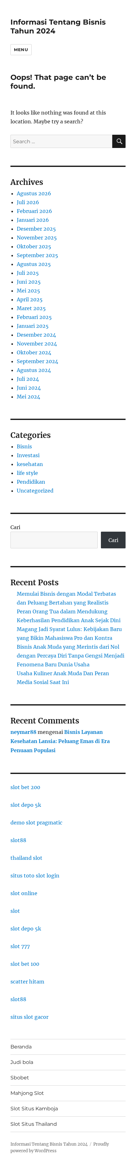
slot (15, 911)
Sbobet (19, 1078)
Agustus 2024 (34, 370)
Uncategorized (35, 490)
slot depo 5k (25, 805)
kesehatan (30, 464)
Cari (15, 527)
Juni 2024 (29, 388)
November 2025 (37, 237)
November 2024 (37, 343)
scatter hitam (27, 981)
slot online (23, 893)
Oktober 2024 (34, 352)
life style (27, 473)
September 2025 (37, 255)
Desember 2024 (36, 335)
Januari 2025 (33, 326)
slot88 (18, 840)
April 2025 (30, 299)
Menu (21, 49)
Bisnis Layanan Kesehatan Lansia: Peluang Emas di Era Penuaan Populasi (60, 741)
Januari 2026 (33, 220)
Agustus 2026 (34, 193)
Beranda (21, 1047)
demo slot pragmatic (36, 822)
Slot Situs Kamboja (34, 1109)
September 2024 (37, 361)
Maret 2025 (31, 308)
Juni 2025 (29, 282)
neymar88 (23, 732)
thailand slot (26, 858)
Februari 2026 (34, 211)
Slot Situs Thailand (33, 1124)
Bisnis (24, 446)
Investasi (28, 455)
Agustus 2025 (34, 264)
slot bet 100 (24, 964)
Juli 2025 (28, 273)
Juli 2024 (28, 379)
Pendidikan (31, 482)
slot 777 (20, 946)
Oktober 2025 (34, 246)
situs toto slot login (34, 875)
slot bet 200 (25, 787)
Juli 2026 (28, 202)
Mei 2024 (28, 396)
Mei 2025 (28, 290)
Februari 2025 (34, 317)
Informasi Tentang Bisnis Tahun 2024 (49, 1144)
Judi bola (21, 1062)
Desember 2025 (36, 229)
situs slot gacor (29, 1017)
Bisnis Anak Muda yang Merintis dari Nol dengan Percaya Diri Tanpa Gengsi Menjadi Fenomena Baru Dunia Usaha (70, 656)
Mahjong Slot (27, 1093)
